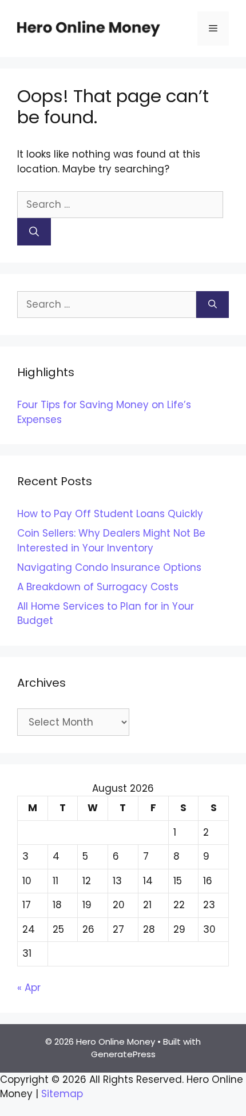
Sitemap (62, 1094)
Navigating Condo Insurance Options (109, 567)
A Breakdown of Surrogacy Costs (97, 587)
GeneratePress (123, 1054)
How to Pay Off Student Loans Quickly (110, 514)
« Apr (29, 987)
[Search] (34, 231)
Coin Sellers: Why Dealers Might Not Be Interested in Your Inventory (111, 540)
